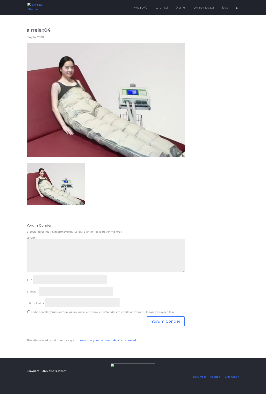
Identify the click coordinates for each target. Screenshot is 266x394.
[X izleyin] (35, 378)
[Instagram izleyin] (42, 378)
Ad (29, 280)
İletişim (226, 7)
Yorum (32, 237)
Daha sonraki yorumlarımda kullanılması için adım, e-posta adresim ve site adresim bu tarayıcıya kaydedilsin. (102, 311)
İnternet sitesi (36, 303)
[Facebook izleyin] (29, 378)
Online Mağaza (204, 7)
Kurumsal (161, 7)
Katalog (215, 376)
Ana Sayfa (140, 7)
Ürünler (181, 7)
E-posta (32, 291)
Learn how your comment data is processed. (108, 340)
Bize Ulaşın (232, 376)
